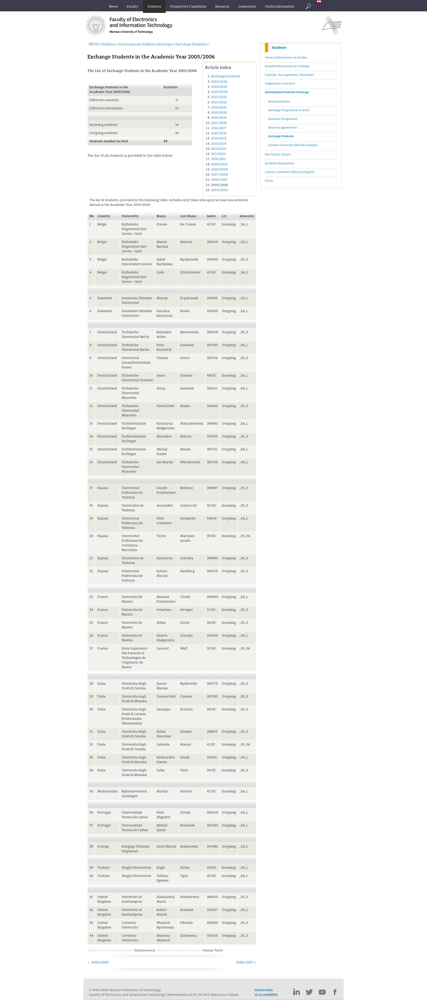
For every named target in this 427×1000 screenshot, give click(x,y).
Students (279, 47)
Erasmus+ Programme (283, 119)
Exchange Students (281, 136)
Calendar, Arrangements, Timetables (289, 75)
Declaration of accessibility (266, 992)
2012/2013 (218, 149)
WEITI (93, 44)
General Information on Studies (286, 57)
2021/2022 (219, 102)
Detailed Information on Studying (287, 66)
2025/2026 (219, 82)
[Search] (308, 6)
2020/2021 (219, 107)
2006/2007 (219, 180)
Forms (269, 180)
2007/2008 (219, 174)
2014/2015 (219, 138)
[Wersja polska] (320, 2)
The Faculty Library (278, 154)
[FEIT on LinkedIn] (296, 992)
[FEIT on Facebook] (335, 992)
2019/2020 (219, 112)
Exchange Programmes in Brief (288, 110)
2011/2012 (218, 154)
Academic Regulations (279, 163)
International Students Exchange (287, 92)
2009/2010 (219, 164)
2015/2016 (219, 133)
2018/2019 (219, 118)
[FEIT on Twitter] (309, 992)
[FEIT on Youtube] (322, 992)
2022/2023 (219, 97)
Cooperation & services (280, 83)
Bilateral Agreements (282, 127)
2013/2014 (218, 144)
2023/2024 (219, 92)
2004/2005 (219, 190)
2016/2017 (218, 128)
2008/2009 (219, 169)
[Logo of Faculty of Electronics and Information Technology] (331, 34)
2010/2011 (218, 159)
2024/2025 (219, 87)
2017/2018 (218, 123)
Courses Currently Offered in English (293, 145)
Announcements (279, 101)
